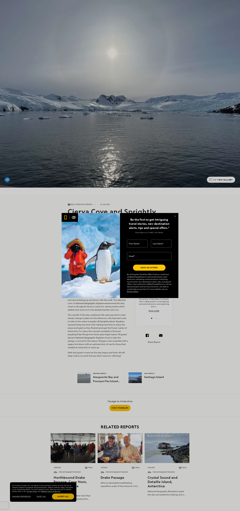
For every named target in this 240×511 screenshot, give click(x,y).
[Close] (175, 216)
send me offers (149, 267)
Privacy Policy (132, 291)
